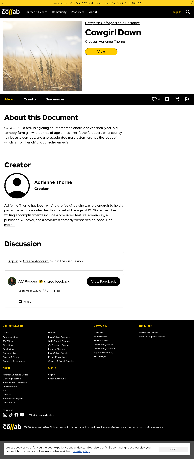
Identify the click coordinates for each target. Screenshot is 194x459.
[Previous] (3, 3)
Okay (173, 449)
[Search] (188, 12)
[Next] (191, 3)
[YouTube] (22, 415)
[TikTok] (11, 415)
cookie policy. (81, 451)
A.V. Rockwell (28, 281)
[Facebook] (16, 415)
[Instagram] (5, 415)
